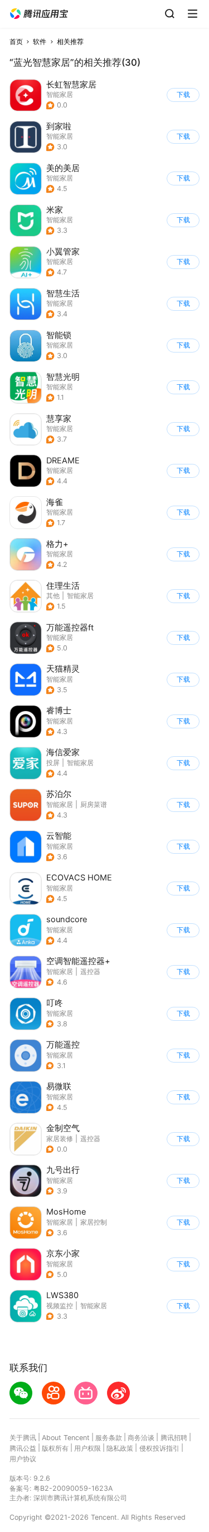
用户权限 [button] (87, 1448)
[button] (39, 13)
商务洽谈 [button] (141, 1437)
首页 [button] (16, 41)
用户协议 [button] (22, 1459)
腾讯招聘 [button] (174, 1437)
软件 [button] (39, 41)
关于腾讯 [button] (22, 1437)
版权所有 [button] (55, 1448)
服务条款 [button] (108, 1437)
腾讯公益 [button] (22, 1448)
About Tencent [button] (66, 1437)
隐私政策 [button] (119, 1448)
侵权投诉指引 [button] (159, 1448)
